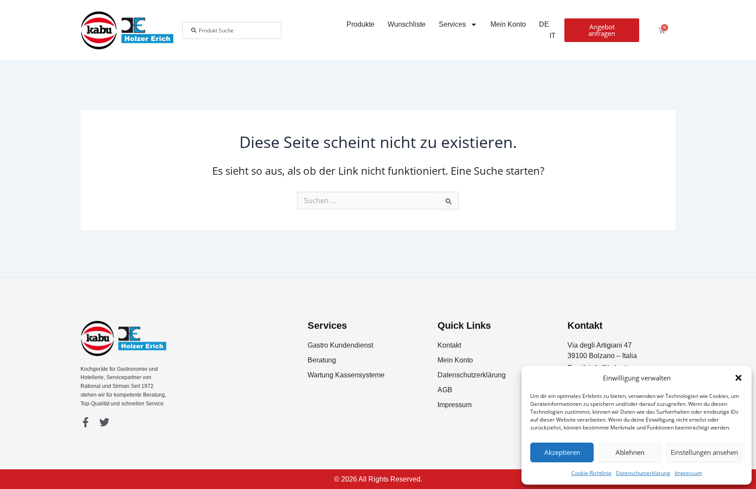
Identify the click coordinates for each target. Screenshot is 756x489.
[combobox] (231, 30)
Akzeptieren (562, 452)
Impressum (688, 473)
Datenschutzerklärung (643, 473)
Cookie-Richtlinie (591, 473)
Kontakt (449, 345)
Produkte (360, 24)
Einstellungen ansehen (704, 452)
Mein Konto (508, 24)
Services (452, 24)
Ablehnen (630, 452)
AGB (445, 390)
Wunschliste (407, 24)
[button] (738, 377)
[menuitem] (544, 24)
